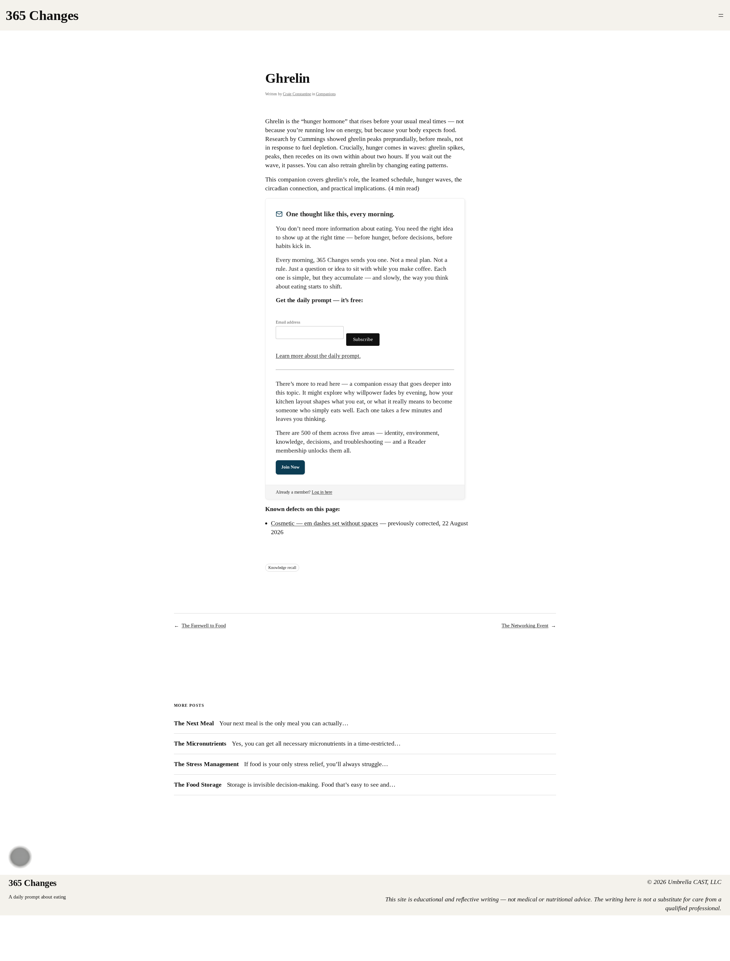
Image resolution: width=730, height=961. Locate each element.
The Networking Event (525, 625)
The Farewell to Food (204, 625)
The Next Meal (194, 723)
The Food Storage (197, 784)
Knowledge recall (282, 568)
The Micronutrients (200, 743)
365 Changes (42, 15)
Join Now (290, 467)
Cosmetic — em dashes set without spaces (324, 523)
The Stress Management (206, 764)
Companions (326, 94)
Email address (288, 322)
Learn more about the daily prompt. (318, 355)
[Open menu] (720, 15)
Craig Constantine (297, 94)
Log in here (322, 492)
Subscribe (363, 339)
